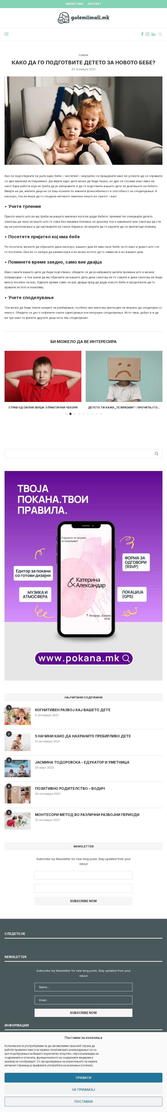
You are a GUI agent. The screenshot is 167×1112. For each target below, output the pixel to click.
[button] (10, 384)
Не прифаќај (83, 1090)
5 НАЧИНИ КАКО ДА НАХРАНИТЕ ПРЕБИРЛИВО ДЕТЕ (83, 740)
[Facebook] (142, 34)
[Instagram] (147, 34)
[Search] (160, 34)
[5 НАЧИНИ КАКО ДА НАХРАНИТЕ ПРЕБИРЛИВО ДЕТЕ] (18, 746)
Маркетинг (75, 3)
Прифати (83, 1078)
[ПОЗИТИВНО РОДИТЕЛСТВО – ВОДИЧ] (18, 798)
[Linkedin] (153, 34)
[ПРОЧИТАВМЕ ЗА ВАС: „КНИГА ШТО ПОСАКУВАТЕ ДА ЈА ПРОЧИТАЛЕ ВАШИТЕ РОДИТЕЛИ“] (124, 376)
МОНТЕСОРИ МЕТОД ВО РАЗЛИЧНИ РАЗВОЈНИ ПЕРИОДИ (87, 818)
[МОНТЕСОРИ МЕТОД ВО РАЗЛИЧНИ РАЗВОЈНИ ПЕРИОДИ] (18, 825)
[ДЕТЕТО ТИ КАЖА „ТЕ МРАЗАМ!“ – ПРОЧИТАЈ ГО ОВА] (43, 376)
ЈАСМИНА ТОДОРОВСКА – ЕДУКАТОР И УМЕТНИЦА (82, 766)
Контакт (94, 3)
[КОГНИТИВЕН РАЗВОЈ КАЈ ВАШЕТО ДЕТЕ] (18, 720)
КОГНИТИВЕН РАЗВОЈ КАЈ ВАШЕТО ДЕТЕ (72, 714)
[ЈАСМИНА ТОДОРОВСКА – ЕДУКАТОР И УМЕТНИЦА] (18, 772)
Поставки (83, 1101)
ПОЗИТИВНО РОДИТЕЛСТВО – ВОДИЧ (70, 792)
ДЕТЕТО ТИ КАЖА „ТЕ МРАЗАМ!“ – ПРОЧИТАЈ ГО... (43, 407)
